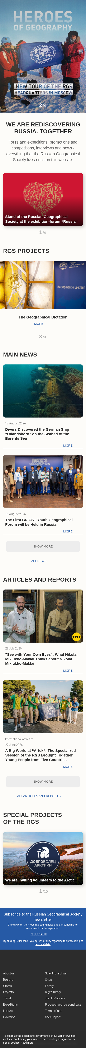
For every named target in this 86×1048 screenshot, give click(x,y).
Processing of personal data (63, 1004)
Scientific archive (55, 973)
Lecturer (8, 1010)
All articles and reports (39, 796)
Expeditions (10, 1004)
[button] (33, 107)
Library (49, 986)
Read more (27, 1042)
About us (9, 973)
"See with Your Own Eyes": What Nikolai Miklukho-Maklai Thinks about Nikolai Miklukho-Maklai (41, 659)
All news (38, 561)
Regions (8, 979)
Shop (48, 979)
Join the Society (55, 998)
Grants (7, 986)
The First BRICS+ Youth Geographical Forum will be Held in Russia (39, 522)
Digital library (53, 992)
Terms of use (53, 1010)
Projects (8, 992)
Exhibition (9, 1017)
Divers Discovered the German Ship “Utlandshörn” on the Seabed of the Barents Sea (37, 434)
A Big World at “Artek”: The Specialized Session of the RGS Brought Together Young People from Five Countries (40, 755)
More (38, 323)
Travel (7, 998)
